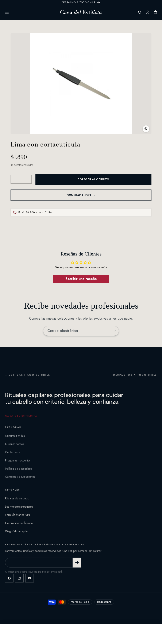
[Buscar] (140, 12)
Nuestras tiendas (15, 436)
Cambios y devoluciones (20, 477)
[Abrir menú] (6, 12)
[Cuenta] (147, 12)
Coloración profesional (19, 523)
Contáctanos (12, 452)
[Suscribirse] (114, 331)
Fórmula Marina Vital (18, 515)
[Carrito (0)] (155, 12)
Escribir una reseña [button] (81, 278)
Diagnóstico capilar (17, 531)
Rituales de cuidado (17, 498)
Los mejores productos (19, 506)
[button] (81, 83)
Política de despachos (18, 469)
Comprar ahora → (81, 195)
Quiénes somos (14, 444)
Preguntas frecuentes (17, 460)
